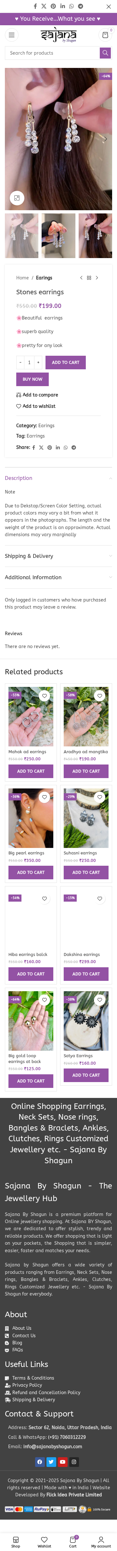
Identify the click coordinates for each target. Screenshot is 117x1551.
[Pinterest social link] (50, 447)
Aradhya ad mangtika (86, 751)
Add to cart (65, 362)
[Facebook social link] (33, 447)
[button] (11, 139)
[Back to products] (89, 278)
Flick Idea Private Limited (74, 1495)
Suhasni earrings (80, 853)
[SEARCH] (105, 53)
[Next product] (97, 278)
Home (22, 278)
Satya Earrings (78, 1055)
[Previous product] (81, 278)
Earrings (36, 436)
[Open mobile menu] (12, 34)
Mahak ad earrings (27, 751)
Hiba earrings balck (27, 954)
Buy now (32, 379)
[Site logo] (58, 35)
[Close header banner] (109, 6)
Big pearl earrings (26, 853)
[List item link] (58, 1437)
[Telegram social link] (74, 447)
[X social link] (41, 447)
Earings (44, 278)
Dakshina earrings (82, 954)
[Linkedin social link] (58, 447)
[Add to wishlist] (44, 695)
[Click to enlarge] (17, 198)
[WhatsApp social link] (66, 447)
